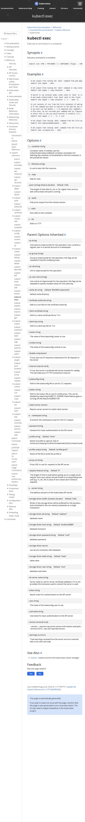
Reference (57, 27)
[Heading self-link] (41, 53)
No (40, 673)
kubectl (34, 658)
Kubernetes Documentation (38, 27)
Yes (30, 673)
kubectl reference (62, 30)
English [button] (4, 38)
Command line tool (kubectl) (41, 30)
